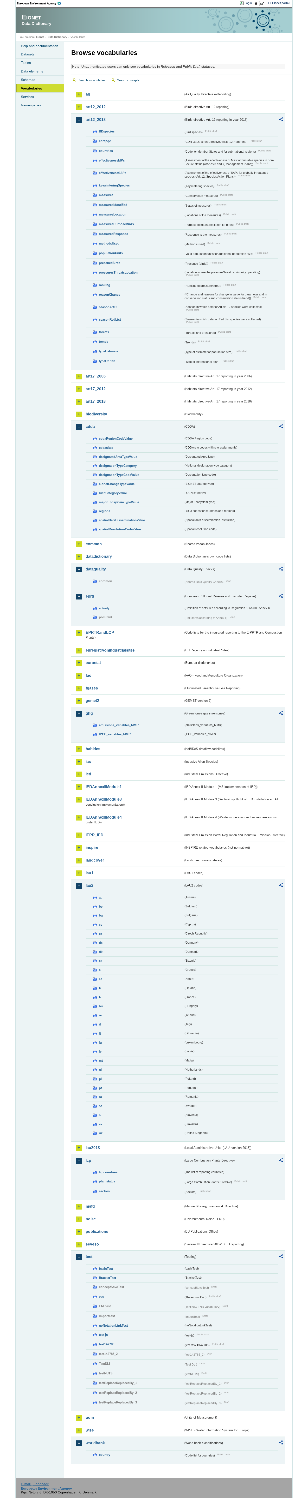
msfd (90, 1206)
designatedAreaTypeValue (118, 457)
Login (248, 3)
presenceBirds (109, 263)
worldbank (95, 1443)
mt (101, 1060)
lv (100, 1051)
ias (88, 762)
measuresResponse (113, 234)
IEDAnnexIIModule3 (104, 799)
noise (91, 1219)
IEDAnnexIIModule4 (104, 817)
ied (88, 774)
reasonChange (109, 294)
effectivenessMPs (112, 160)
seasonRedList (110, 319)
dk (101, 952)
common (94, 544)
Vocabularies (31, 88)
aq (88, 94)
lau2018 (93, 1148)
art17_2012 (96, 389)
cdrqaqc (105, 141)
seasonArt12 (108, 307)
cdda (90, 427)
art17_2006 (96, 376)
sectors (104, 1191)
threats (104, 332)
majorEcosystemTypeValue (119, 502)
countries (106, 151)
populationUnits (111, 253)
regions (104, 511)
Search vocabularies (91, 80)
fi (100, 988)
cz (100, 933)
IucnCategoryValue (113, 493)
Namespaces (31, 105)
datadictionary (99, 556)
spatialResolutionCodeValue (120, 529)
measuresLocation (112, 214)
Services (27, 97)
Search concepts (128, 80)
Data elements (32, 71)
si (100, 1115)
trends (103, 341)
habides (93, 749)
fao (88, 675)
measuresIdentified (113, 205)
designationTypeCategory (118, 465)
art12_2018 (96, 120)
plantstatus (107, 1181)
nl (100, 1070)
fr (100, 997)
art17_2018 (96, 401)
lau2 (89, 885)
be (101, 906)
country (104, 1454)
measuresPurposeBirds (116, 224)
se (100, 1106)
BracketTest (107, 1278)
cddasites (106, 447)
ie (100, 1015)
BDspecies (107, 131)
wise (90, 1430)
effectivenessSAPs (112, 173)
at (100, 897)
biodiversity (96, 414)
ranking (104, 285)
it (100, 1024)
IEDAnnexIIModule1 (104, 787)
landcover (95, 860)
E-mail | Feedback (35, 1484)
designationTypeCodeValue (119, 475)
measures (106, 195)
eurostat (93, 663)
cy (100, 924)
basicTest (106, 1268)
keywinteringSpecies (114, 185)
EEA (40, 3)
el (100, 970)
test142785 (106, 1344)
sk (100, 1124)
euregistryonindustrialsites (110, 650)
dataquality (96, 569)
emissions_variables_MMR (119, 725)
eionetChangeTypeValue (117, 484)
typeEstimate (108, 351)
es (100, 979)
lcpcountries (108, 1172)
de (101, 943)
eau (101, 1296)
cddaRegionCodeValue (116, 438)
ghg (89, 713)
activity (104, 608)
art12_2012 (96, 107)
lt (100, 1033)
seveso (92, 1244)
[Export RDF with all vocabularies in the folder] (281, 120)
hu (101, 1006)
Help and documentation (39, 46)
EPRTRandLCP (100, 632)
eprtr (90, 596)
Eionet (40, 37)
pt (100, 1088)
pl (100, 1079)
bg (101, 915)
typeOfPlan (107, 361)
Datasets (27, 54)
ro (100, 1097)
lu (100, 1042)
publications (97, 1231)
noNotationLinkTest (113, 1325)
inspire (92, 847)
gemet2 (92, 701)
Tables (26, 63)
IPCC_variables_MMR (115, 734)
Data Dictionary (57, 37)
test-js (103, 1334)
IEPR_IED (94, 835)
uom (90, 1417)
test (89, 1257)
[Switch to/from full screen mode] (263, 3)
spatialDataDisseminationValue (122, 520)
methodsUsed (109, 243)
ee (100, 961)
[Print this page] (257, 3)
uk (101, 1133)
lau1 (89, 873)
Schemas (28, 80)
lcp (88, 1160)
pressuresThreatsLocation (118, 272)
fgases (92, 688)
